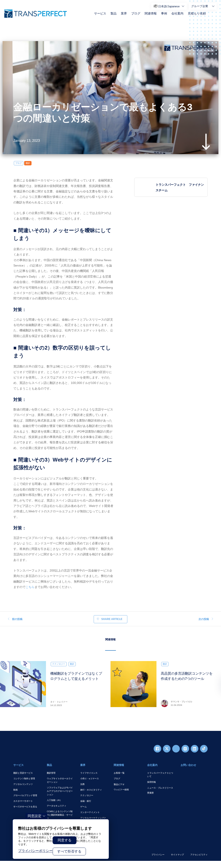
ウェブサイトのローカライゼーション (60, 780)
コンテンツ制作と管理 (24, 778)
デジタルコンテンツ (23, 784)
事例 (164, 13)
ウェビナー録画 (121, 789)
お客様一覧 (119, 773)
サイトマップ (177, 854)
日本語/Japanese (169, 6)
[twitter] (166, 748)
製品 (113, 13)
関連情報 (151, 13)
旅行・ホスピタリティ (91, 790)
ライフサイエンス (89, 773)
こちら (30, 587)
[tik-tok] (204, 748)
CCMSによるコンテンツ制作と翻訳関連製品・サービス (60, 814)
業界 (124, 13)
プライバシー (158, 854)
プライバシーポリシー (35, 851)
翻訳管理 (51, 773)
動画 (15, 790)
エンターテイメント (90, 812)
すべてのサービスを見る (25, 806)
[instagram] (185, 748)
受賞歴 (150, 793)
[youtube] (176, 748)
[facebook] (157, 748)
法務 (82, 784)
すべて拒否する (69, 851)
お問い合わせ (188, 765)
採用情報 (151, 782)
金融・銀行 (85, 801)
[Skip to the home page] (35, 14)
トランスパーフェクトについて (160, 775)
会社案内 (177, 13)
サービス (100, 13)
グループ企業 (199, 6)
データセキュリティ (56, 806)
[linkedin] (194, 748)
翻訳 (28, 163)
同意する (64, 840)
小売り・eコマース (89, 778)
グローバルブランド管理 (25, 795)
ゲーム (83, 806)
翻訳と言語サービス (23, 773)
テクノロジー (58, 664)
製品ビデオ (119, 784)
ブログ (135, 13)
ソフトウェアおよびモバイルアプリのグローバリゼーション (60, 791)
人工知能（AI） (54, 800)
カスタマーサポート (23, 801)
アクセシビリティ (199, 854)
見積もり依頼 (197, 13)
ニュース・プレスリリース (160, 788)
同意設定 (34, 816)
